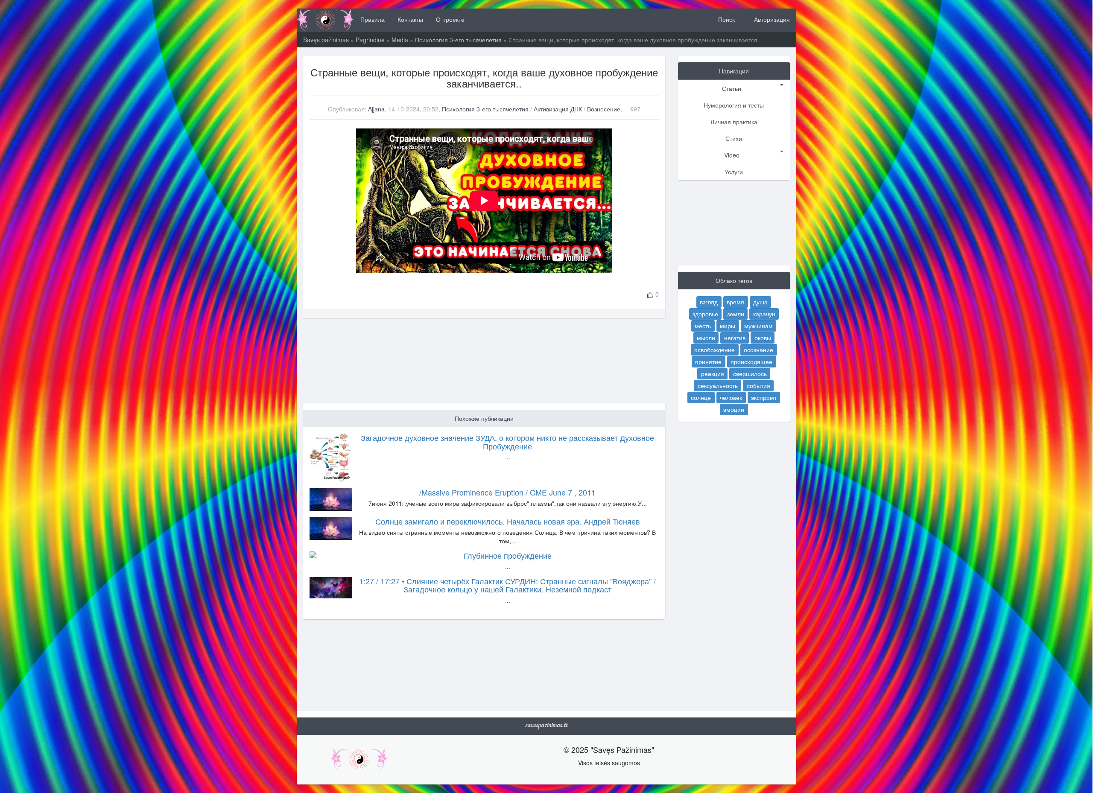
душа (760, 301)
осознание (758, 349)
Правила (372, 19)
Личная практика (733, 121)
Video (731, 155)
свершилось (750, 373)
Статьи (731, 88)
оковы (762, 337)
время (735, 301)
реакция (712, 373)
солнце (701, 397)
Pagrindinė (370, 39)
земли (735, 313)
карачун (764, 313)
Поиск (725, 19)
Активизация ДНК (559, 109)
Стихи (733, 138)
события (758, 385)
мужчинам (758, 325)
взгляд (709, 301)
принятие (708, 361)
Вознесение (603, 109)
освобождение (714, 349)
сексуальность (718, 385)
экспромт (764, 397)
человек (731, 397)
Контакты (410, 19)
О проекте (450, 19)
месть (703, 325)
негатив (734, 337)
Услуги (734, 171)
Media (400, 39)
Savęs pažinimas (326, 39)
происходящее (751, 361)
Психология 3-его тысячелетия (458, 39)
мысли (706, 337)
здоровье (705, 313)
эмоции (733, 409)
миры (727, 325)
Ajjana (376, 109)
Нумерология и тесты (734, 105)
